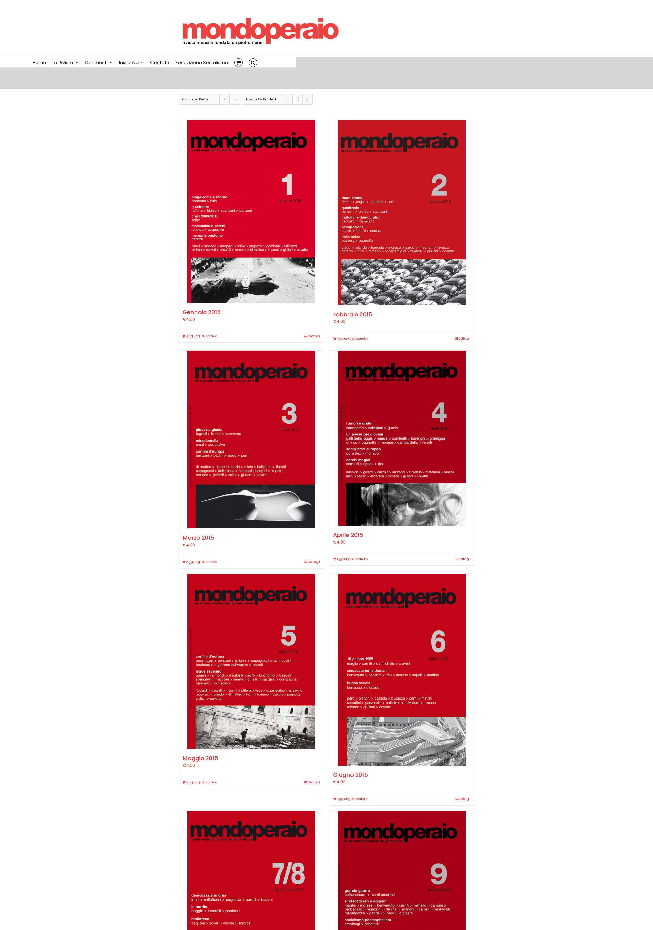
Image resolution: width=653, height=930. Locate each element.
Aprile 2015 (348, 535)
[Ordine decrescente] (236, 99)
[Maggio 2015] (251, 661)
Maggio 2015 (200, 758)
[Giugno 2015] (401, 670)
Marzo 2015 (198, 538)
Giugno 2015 (350, 775)
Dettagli (314, 336)
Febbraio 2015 (352, 314)
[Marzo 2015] (251, 439)
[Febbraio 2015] (401, 212)
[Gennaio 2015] (251, 211)
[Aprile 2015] (401, 438)
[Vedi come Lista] (307, 99)
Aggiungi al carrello (201, 336)
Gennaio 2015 (202, 312)
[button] (253, 62)
